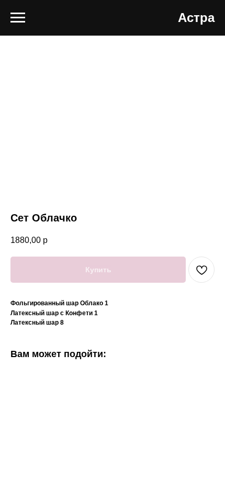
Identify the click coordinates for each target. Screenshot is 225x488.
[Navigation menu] (17, 18)
